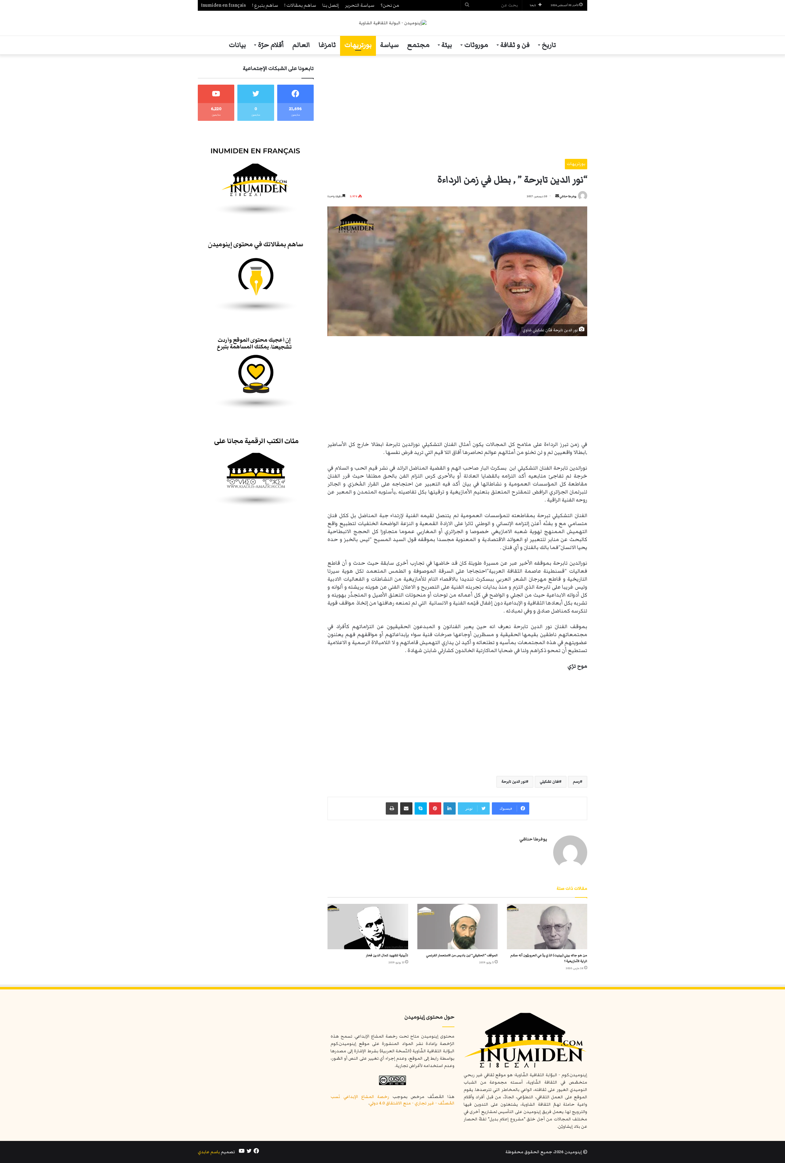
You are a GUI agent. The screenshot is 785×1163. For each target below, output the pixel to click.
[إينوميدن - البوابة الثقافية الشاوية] (393, 23)
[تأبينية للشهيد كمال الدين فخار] (367, 926)
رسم (576, 782)
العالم (301, 45)
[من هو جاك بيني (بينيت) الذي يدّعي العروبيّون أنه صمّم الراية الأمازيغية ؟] (547, 926)
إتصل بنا (330, 5)
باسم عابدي (209, 1152)
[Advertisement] (457, 107)
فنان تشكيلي (549, 782)
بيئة (447, 45)
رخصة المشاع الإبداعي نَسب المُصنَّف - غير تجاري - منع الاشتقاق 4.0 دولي (392, 1100)
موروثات (476, 45)
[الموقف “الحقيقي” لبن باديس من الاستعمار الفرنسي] (457, 926)
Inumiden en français (223, 5)
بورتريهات (358, 45)
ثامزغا (327, 45)
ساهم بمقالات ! (300, 5)
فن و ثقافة (515, 45)
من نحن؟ (390, 5)
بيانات (237, 45)
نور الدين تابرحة (513, 782)
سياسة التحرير (359, 5)
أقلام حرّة (271, 45)
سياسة (389, 45)
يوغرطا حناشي (568, 196)
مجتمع (418, 45)
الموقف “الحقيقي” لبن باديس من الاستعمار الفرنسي (462, 955)
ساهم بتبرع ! (265, 5)
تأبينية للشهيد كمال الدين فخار (387, 955)
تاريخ (549, 45)
